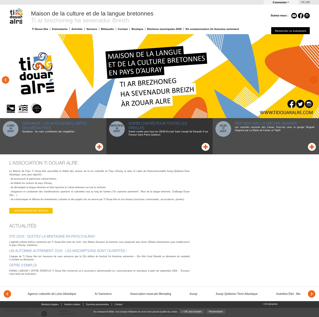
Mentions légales (50, 304)
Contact (123, 29)
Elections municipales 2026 (164, 29)
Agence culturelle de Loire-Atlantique (52, 293)
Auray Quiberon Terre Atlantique (237, 293)
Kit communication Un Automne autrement (212, 29)
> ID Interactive (270, 304)
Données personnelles (97, 304)
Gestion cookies (72, 304)
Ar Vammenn (103, 293)
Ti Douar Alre (40, 29)
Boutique (137, 29)
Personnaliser (216, 311)
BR (308, 2)
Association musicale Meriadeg (150, 293)
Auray (193, 293)
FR (302, 2)
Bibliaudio (107, 29)
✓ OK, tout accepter (192, 311)
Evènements (60, 29)
